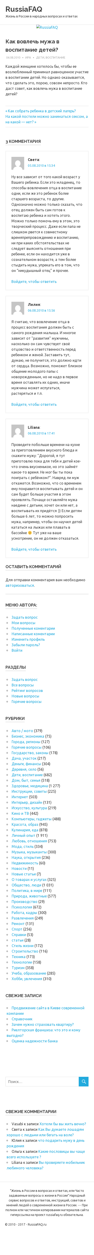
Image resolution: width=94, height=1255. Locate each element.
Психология (22, 907)
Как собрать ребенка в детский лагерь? (42, 111)
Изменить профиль (28, 639)
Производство (24, 902)
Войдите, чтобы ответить (34, 281)
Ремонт (18, 924)
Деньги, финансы (26, 764)
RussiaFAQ (23, 9)
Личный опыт (23, 835)
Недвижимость (25, 863)
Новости (19, 868)
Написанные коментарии (33, 634)
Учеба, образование (29, 973)
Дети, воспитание (50, 57)
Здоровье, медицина (30, 786)
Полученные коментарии (33, 628)
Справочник (22, 1019)
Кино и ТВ (20, 813)
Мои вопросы (23, 623)
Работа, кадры (24, 913)
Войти (17, 650)
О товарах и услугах (29, 879)
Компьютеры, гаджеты (32, 819)
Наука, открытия (26, 857)
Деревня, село (24, 769)
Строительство (25, 951)
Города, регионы (26, 742)
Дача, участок (24, 758)
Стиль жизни (23, 946)
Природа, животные (29, 896)
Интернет (20, 797)
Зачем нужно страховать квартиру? (43, 1024)
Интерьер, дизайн (27, 802)
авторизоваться (19, 585)
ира (28, 57)
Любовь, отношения (29, 841)
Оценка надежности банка (35, 1041)
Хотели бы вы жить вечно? (62, 1124)
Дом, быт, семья (26, 780)
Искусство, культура (29, 808)
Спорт (17, 929)
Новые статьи (24, 874)
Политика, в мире (27, 890)
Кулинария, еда (25, 830)
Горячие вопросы (27, 701)
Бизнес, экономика (28, 736)
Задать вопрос (25, 617)
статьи (18, 940)
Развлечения (23, 918)
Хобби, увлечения (27, 979)
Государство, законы (30, 753)
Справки (19, 935)
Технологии (22, 962)
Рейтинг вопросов (27, 690)
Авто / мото (22, 731)
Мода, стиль (23, 846)
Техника (19, 957)
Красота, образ (25, 824)
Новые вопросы (25, 696)
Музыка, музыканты (29, 852)
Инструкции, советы (29, 791)
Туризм (18, 968)
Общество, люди (26, 885)
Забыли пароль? (26, 645)
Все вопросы (23, 685)
